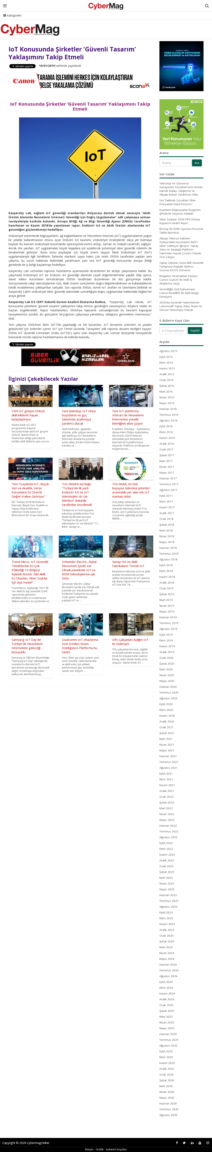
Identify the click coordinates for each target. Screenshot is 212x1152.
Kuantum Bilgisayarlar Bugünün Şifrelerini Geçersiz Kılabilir (180, 211)
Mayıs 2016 (166, 403)
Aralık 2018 (166, 582)
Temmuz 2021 (168, 762)
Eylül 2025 (166, 1051)
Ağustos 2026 (168, 1115)
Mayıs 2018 (166, 542)
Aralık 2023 (166, 930)
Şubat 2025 (166, 1011)
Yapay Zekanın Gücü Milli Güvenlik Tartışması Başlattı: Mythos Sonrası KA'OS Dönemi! (181, 266)
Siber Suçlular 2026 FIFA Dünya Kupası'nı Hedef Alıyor (179, 221)
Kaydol (195, 330)
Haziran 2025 (168, 1034)
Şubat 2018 (166, 524)
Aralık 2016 (166, 443)
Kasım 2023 (167, 924)
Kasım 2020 (167, 715)
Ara (197, 163)
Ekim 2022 (166, 849)
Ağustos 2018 (168, 559)
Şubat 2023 (166, 872)
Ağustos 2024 (168, 976)
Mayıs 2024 (166, 959)
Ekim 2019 (166, 640)
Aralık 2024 (166, 999)
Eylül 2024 (166, 982)
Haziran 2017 (168, 478)
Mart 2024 (166, 947)
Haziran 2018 (168, 548)
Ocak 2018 (166, 519)
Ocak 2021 (166, 727)
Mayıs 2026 (166, 1097)
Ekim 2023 (166, 918)
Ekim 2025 (166, 1057)
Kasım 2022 (167, 854)
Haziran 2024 (168, 964)
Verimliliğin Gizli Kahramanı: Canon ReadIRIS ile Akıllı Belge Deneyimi (179, 292)
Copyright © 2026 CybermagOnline (25, 1143)
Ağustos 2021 (168, 768)
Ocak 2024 (166, 935)
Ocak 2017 (166, 449)
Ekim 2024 (166, 988)
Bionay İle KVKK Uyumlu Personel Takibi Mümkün (181, 230)
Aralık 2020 (166, 721)
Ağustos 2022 (168, 837)
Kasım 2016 (167, 438)
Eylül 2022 (166, 843)
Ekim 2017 (166, 501)
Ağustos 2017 (168, 490)
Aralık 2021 (166, 791)
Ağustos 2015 (168, 351)
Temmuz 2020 (168, 692)
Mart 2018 (166, 530)
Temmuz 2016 (168, 415)
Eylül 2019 (166, 634)
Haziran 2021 (168, 756)
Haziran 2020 (168, 687)
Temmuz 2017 (168, 484)
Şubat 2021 (166, 733)
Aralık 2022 (166, 860)
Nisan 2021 (166, 744)
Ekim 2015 (166, 362)
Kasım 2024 (167, 993)
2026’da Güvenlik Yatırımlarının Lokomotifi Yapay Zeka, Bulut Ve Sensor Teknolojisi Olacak (180, 306)
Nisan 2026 (166, 1092)
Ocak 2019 (166, 588)
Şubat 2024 (166, 941)
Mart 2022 (166, 808)
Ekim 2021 (166, 779)
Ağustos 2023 (168, 906)
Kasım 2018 (167, 577)
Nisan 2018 (166, 536)
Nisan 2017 (166, 467)
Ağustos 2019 (168, 629)
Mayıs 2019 (166, 611)
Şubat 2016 (166, 386)
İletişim (89, 1149)
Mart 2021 (166, 739)
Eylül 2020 (166, 704)
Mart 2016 (166, 391)
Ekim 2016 (166, 432)
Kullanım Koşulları (116, 1149)
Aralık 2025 (166, 1069)
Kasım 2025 (167, 1063)
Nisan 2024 (166, 953)
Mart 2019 (166, 600)
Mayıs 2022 (166, 820)
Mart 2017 (166, 461)
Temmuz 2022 (168, 831)
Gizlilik (100, 1149)
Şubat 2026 (166, 1080)
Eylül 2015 (166, 357)
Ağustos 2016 (168, 420)
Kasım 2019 (167, 646)
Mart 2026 (166, 1086)
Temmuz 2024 (168, 970)
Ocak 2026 (166, 1074)
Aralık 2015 (166, 374)
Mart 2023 (166, 878)
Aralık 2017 (166, 513)
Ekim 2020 (166, 710)
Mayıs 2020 (166, 681)
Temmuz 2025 (168, 1040)
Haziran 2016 (168, 409)
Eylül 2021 (166, 773)
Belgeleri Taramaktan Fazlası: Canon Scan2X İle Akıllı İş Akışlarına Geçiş (178, 279)
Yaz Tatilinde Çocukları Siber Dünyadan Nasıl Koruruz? (177, 202)
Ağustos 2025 (168, 1045)
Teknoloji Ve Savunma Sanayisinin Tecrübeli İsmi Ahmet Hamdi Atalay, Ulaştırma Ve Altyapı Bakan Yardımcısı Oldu (180, 188)
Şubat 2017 (166, 455)
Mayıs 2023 (166, 889)
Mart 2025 (166, 1016)
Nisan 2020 (166, 675)
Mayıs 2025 (166, 1028)
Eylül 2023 (166, 912)
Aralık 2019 (166, 652)
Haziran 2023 (168, 895)
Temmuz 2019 (168, 623)
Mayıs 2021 (166, 750)
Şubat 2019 (166, 594)
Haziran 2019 (168, 617)
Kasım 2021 (167, 785)
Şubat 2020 (166, 663)
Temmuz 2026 (168, 1109)
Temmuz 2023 (168, 901)
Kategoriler (14, 15)
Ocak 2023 (166, 866)
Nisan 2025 (166, 1022)
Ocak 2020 (166, 658)
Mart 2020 (166, 669)
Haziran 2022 (168, 825)
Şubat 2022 (166, 802)
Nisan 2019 (166, 606)
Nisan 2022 (166, 814)
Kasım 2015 (167, 368)
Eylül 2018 (166, 565)
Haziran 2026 (168, 1103)
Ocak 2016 (166, 380)
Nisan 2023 (166, 883)
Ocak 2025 (166, 1005)
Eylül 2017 (166, 496)
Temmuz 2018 (168, 553)
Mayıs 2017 (166, 472)
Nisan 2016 (166, 397)
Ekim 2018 (166, 571)
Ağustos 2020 (168, 698)
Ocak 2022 (166, 797)
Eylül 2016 (166, 426)
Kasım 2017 (167, 507)
